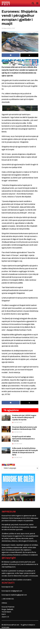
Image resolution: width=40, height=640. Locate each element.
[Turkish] (13, 464)
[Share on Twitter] (29, 55)
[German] (11, 464)
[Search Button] (33, 3)
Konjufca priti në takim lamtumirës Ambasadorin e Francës (23, 439)
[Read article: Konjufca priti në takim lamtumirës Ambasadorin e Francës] (6, 439)
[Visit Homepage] (6, 3)
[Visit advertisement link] (20, 62)
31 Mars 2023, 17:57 (8, 28)
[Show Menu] (37, 3)
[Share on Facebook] (11, 55)
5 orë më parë (17, 432)
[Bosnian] (5, 464)
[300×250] (18, 487)
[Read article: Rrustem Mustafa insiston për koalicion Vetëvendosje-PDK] (6, 429)
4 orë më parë (17, 422)
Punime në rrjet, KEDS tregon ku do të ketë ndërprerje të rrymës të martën (24, 418)
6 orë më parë (17, 457)
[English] (8, 464)
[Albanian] (3, 464)
